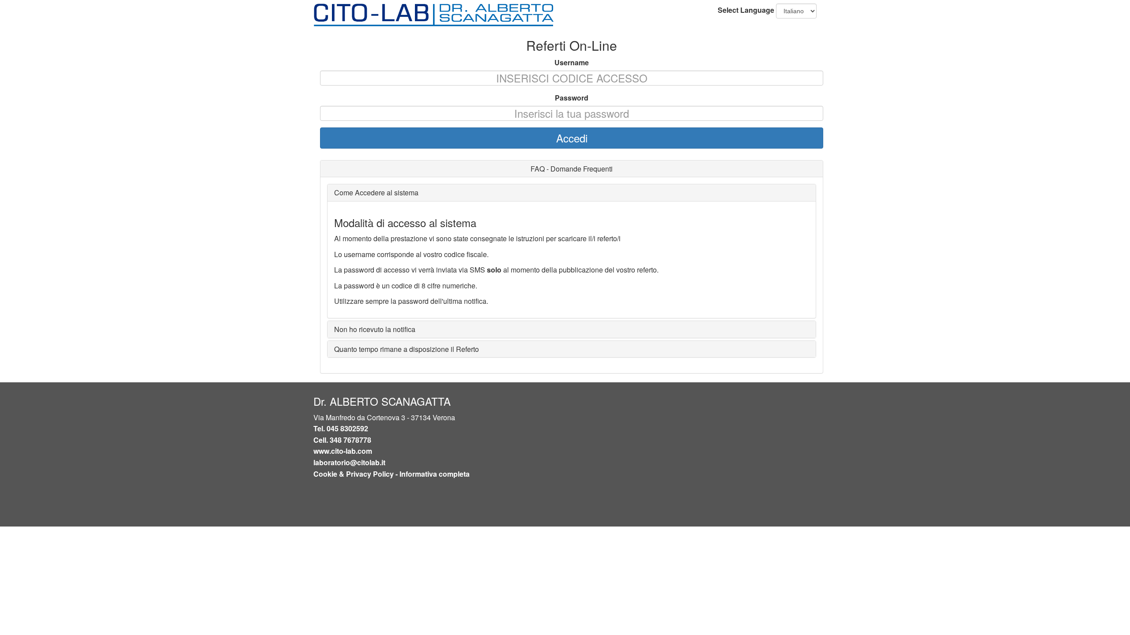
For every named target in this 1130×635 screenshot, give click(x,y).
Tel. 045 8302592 (340, 428)
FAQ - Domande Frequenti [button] (572, 169)
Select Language (746, 10)
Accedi (572, 138)
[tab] (571, 169)
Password (571, 98)
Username (571, 62)
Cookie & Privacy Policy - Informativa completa (391, 474)
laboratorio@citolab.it (349, 462)
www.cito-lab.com (342, 451)
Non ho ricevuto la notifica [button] (374, 329)
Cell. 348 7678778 (342, 440)
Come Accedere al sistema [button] (376, 192)
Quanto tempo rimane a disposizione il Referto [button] (406, 349)
